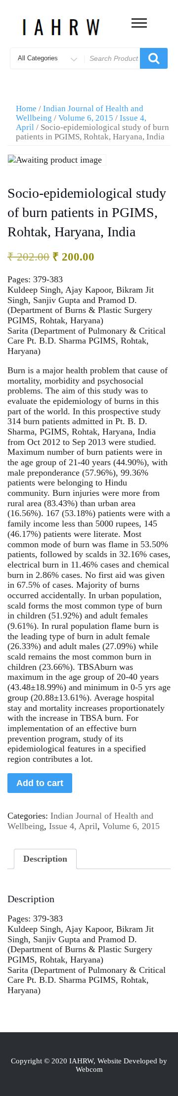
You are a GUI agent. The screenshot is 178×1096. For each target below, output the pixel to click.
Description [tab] (45, 859)
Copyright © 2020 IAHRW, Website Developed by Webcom (89, 1065)
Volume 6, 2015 (85, 118)
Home (26, 108)
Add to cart (39, 783)
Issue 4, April (73, 826)
